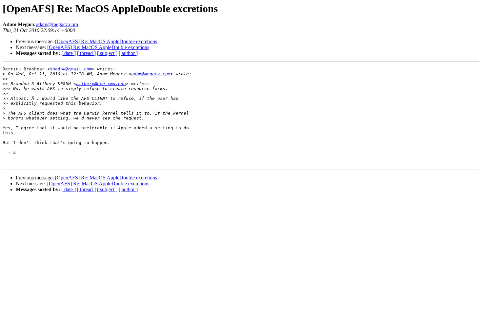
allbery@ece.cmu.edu (101, 83)
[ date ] (68, 53)
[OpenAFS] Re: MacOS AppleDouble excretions (106, 41)
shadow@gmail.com (71, 68)
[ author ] (128, 53)
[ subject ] (107, 53)
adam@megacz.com (57, 24)
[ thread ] (86, 53)
